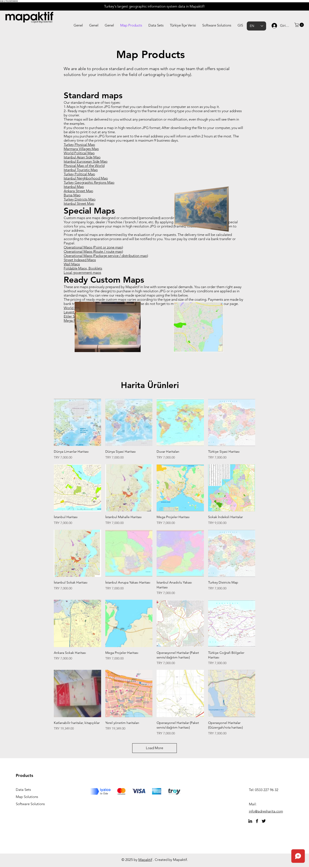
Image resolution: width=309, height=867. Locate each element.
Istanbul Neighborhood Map (86, 178)
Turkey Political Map (79, 174)
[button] (299, 25)
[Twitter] (263, 821)
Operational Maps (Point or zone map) (93, 247)
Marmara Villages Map (81, 149)
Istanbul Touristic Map (81, 170)
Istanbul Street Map (79, 203)
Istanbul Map (74, 187)
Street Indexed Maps (80, 260)
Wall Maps (72, 264)
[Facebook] (257, 821)
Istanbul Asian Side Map (82, 157)
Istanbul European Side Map (85, 161)
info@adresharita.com (266, 811)
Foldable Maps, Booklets (83, 268)
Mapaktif (145, 860)
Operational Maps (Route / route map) (93, 251)
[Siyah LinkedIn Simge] (250, 821)
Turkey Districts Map (79, 199)
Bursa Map (72, 195)
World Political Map (79, 153)
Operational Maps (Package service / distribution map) (106, 256)
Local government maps (82, 272)
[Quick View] (77, 422)
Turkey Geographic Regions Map (89, 182)
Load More (154, 748)
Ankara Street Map (78, 191)
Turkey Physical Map (79, 144)
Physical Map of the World (84, 166)
